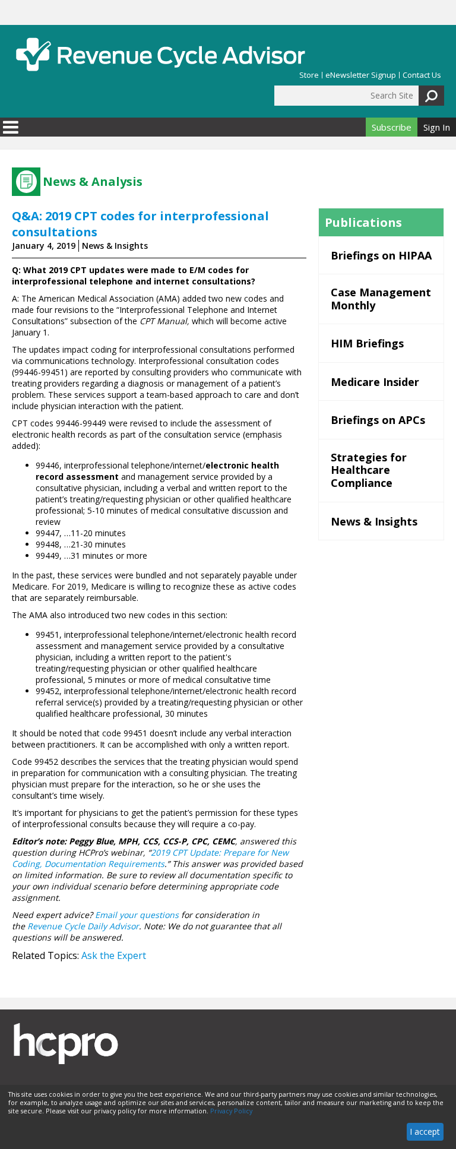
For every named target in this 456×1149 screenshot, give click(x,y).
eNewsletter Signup (360, 75)
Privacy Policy (231, 1111)
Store (309, 75)
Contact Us (422, 75)
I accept (425, 1131)
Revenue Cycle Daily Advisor (83, 926)
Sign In (436, 127)
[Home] (160, 54)
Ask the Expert (113, 955)
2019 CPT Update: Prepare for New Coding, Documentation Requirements (150, 858)
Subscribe (391, 127)
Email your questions (137, 914)
